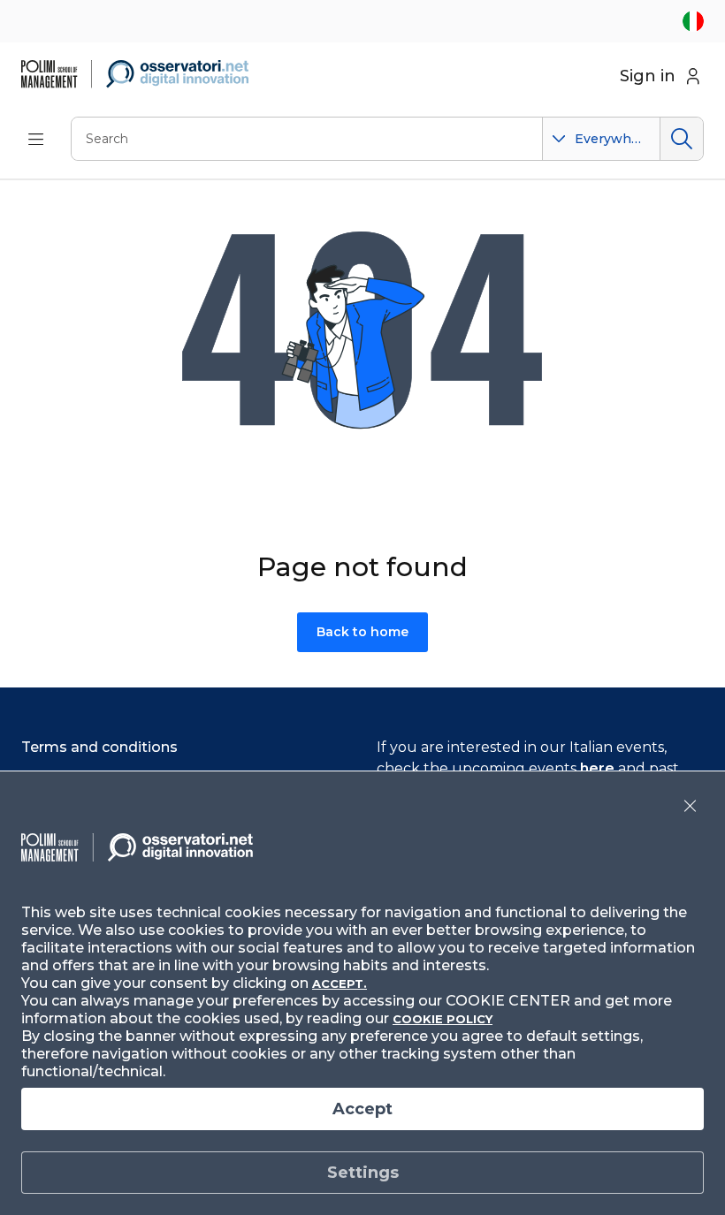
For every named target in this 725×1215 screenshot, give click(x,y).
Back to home (362, 632)
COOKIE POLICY (442, 1019)
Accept (362, 1109)
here (597, 768)
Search (681, 139)
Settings (363, 1172)
